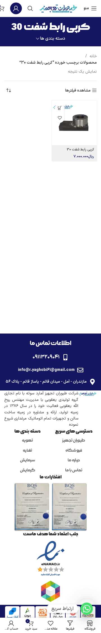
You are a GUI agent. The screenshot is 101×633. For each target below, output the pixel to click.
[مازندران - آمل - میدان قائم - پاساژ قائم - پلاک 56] (92, 382)
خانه (92, 56)
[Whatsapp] (87, 609)
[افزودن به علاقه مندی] (60, 118)
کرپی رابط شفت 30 (80, 149)
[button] (60, 108)
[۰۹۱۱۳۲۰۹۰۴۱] (65, 357)
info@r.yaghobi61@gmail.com (46, 370)
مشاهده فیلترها (78, 90)
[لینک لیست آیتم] (73, 440)
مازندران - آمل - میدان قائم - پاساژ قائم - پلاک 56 (46, 382)
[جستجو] (30, 8)
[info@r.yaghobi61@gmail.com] (80, 370)
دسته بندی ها (52, 39)
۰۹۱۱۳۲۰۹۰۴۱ (46, 357)
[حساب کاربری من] (16, 8)
